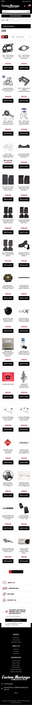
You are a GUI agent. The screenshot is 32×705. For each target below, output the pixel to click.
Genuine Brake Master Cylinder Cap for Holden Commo (8, 287)
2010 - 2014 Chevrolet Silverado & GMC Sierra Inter (8, 155)
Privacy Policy (15, 624)
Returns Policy (16, 665)
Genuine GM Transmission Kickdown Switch (24, 385)
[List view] (6, 36)
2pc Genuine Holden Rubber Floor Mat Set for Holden (8, 188)
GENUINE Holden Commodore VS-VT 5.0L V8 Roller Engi (24, 484)
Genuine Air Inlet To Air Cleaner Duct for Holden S (24, 254)
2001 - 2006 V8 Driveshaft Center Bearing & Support (8, 122)
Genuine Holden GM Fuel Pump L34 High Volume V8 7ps (8, 550)
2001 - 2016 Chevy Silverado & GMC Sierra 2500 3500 (24, 122)
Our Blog (16, 651)
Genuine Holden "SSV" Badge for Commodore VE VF (24, 451)
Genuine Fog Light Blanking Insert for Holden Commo (8, 320)
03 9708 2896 (8, 684)
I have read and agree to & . (13, 624)
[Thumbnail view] (3, 36)
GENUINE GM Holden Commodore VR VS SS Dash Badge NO (8, 353)
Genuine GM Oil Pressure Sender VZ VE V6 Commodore (24, 353)
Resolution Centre (16, 642)
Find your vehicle (16, 16)
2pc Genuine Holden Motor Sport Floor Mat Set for (24, 188)
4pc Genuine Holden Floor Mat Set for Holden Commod (8, 221)
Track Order (16, 640)
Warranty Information (16, 671)
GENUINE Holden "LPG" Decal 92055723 (8, 451)
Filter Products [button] (8, 26)
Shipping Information (16, 669)
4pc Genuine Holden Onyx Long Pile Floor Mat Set (8, 254)
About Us (16, 649)
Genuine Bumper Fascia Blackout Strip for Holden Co (24, 287)
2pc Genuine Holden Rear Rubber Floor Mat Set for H (24, 155)
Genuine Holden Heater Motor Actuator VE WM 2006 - (24, 551)
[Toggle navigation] (24, 6)
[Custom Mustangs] (10, 6)
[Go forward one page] (21, 571)
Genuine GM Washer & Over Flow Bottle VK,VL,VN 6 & (8, 418)
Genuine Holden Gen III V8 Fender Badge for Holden (8, 517)
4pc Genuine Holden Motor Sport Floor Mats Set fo (24, 221)
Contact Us (16, 653)
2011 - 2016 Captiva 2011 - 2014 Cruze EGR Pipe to (24, 57)
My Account (16, 637)
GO (28, 11)
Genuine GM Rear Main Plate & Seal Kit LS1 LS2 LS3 (8, 90)
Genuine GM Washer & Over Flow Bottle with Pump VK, (24, 418)
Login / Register (26, 1)
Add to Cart (8, 68)
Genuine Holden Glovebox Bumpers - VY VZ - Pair (24, 517)
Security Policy (16, 667)
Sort (13, 37)
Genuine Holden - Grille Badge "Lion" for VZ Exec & (8, 484)
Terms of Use (16, 661)
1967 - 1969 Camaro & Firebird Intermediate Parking (24, 90)
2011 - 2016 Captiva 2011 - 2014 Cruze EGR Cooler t (8, 57)
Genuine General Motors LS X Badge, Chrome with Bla (24, 320)
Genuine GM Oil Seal (8, 384)
